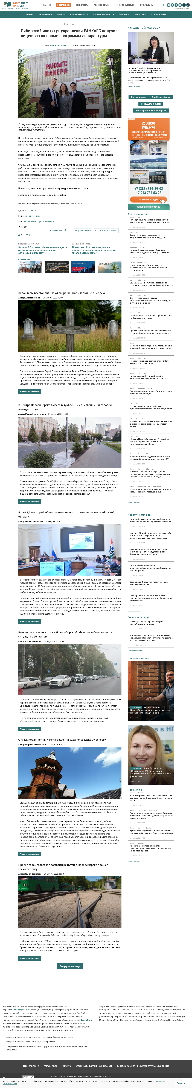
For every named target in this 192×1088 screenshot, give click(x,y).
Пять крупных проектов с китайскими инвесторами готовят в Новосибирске (149, 220)
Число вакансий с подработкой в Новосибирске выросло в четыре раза (149, 377)
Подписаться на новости (107, 230)
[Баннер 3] (83, 267)
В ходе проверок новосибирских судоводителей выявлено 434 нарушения (151, 407)
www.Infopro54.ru (20, 1009)
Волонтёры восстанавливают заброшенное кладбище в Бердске (62, 293)
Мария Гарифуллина (35, 414)
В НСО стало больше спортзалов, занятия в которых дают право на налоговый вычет (151, 424)
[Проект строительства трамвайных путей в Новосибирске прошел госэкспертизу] (69, 902)
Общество (69, 24)
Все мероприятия (135, 650)
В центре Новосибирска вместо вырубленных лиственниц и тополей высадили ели (148, 267)
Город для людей (151, 103)
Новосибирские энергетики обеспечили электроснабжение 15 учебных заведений (151, 520)
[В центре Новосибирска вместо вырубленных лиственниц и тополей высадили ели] (69, 442)
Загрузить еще (69, 966)
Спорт (143, 418)
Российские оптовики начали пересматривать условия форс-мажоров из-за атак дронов (150, 848)
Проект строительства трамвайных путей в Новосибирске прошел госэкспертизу (151, 331)
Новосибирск (34, 216)
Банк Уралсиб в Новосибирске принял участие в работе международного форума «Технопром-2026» (149, 551)
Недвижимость (144, 486)
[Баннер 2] (57, 267)
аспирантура (48, 221)
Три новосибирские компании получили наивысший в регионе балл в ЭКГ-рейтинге (151, 831)
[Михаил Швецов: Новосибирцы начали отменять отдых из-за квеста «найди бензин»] (151, 691)
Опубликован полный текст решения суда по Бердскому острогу (62, 739)
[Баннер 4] (110, 267)
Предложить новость (83, 230)
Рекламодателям (180, 8)
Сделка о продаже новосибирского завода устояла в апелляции (151, 392)
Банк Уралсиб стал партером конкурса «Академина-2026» (149, 583)
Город (132, 262)
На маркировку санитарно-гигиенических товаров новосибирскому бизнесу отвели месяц (151, 798)
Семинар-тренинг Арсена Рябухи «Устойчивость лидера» (146, 622)
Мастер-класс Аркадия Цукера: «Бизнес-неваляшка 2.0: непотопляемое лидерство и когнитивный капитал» (151, 638)
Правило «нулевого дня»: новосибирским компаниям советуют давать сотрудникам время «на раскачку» (151, 815)
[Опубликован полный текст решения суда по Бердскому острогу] (69, 773)
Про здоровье (138, 97)
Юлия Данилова (33, 641)
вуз (39, 221)
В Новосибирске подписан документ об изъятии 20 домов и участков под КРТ (150, 457)
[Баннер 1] (30, 267)
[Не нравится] (27, 235)
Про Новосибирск (161, 97)
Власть (140, 217)
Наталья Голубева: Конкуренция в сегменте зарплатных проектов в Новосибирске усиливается (145, 70)
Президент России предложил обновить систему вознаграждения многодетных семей (94, 250)
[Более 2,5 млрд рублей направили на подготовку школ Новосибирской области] (69, 550)
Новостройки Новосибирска (150, 110)
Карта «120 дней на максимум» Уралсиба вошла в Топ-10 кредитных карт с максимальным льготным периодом (150, 535)
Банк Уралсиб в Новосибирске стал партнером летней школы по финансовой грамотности (151, 598)
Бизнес (132, 217)
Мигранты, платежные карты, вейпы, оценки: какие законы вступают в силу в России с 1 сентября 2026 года (150, 474)
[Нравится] (19, 235)
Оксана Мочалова (34, 521)
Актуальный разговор (144, 27)
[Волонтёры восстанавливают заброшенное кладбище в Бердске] (69, 326)
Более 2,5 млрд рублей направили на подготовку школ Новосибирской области (151, 283)
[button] (163, 5)
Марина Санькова (59, 45)
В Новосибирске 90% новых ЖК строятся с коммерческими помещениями (151, 490)
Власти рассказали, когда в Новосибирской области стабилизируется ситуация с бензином (151, 300)
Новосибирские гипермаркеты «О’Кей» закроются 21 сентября (149, 362)
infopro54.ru (85, 1020)
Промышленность (137, 247)
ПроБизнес (142, 792)
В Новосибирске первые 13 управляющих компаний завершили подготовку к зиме (151, 346)
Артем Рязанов (32, 298)
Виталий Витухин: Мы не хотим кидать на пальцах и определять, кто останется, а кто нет (42, 250)
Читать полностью (29, 391)
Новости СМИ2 (25, 259)
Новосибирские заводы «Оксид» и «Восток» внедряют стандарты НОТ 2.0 (150, 251)
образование (30, 221)
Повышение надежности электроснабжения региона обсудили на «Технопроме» (150, 568)
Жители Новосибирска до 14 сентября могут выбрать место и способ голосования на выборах (149, 441)
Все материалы (134, 86)
